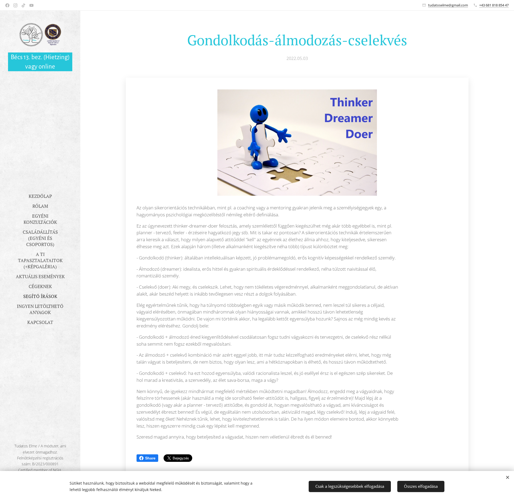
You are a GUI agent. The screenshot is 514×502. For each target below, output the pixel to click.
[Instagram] (15, 5)
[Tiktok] (23, 5)
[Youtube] (31, 5)
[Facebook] (7, 5)
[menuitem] (40, 196)
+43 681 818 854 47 (494, 5)
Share (150, 458)
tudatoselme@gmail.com (448, 5)
